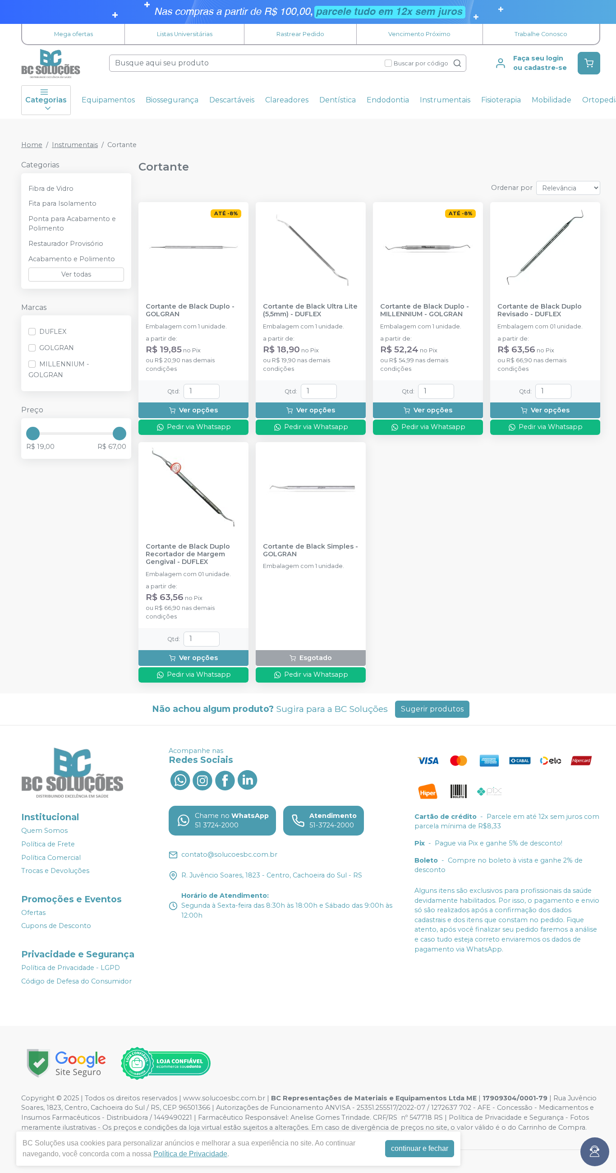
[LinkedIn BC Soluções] (247, 780)
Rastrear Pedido (300, 34)
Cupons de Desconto (56, 926)
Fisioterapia (501, 100)
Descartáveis (231, 100)
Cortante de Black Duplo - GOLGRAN (190, 310)
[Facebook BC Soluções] (225, 780)
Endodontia (388, 100)
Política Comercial (51, 858)
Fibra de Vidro (51, 189)
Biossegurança (172, 100)
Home (31, 145)
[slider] (33, 433)
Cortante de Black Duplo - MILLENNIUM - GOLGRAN (424, 310)
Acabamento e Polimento (71, 259)
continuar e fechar (419, 1148)
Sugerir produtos (432, 709)
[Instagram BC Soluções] (202, 780)
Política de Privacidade (190, 1154)
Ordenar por (512, 188)
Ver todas (76, 274)
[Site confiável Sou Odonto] (165, 1063)
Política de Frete (48, 844)
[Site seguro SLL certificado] (66, 1063)
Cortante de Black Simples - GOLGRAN (310, 550)
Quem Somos (44, 831)
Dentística (337, 100)
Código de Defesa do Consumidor (76, 981)
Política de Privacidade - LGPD (70, 968)
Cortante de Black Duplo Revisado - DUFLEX (539, 310)
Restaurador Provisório (65, 244)
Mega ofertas (73, 34)
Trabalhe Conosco (541, 34)
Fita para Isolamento (62, 203)
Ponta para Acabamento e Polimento (72, 224)
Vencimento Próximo (419, 34)
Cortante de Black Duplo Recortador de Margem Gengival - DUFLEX (188, 554)
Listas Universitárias (184, 34)
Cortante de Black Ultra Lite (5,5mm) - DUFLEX (310, 310)
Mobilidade (551, 100)
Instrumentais (445, 100)
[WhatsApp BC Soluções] (180, 780)
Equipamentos (108, 100)
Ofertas (33, 913)
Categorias (46, 100)
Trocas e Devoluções (55, 871)
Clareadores (286, 100)
